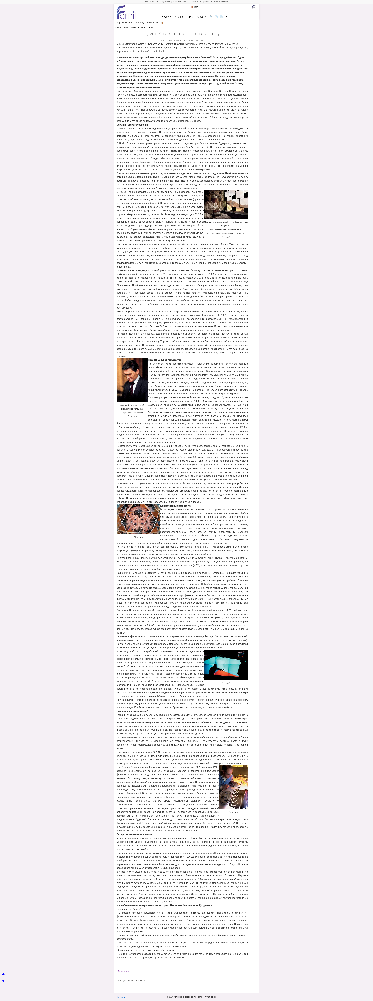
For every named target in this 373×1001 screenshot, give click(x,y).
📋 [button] (162, 23)
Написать (121, 997)
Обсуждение (123, 971)
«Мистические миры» (142, 27)
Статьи (179, 17)
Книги (190, 17)
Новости (166, 17)
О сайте (201, 17)
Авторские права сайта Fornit (188, 997)
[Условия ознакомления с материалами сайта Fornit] (254, 8)
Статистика (211, 997)
